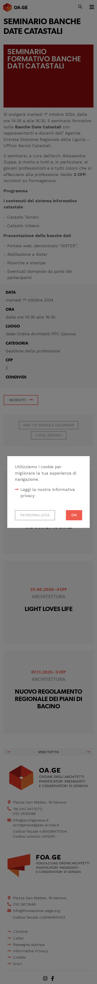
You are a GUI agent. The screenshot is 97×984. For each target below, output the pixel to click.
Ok (74, 515)
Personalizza (35, 515)
